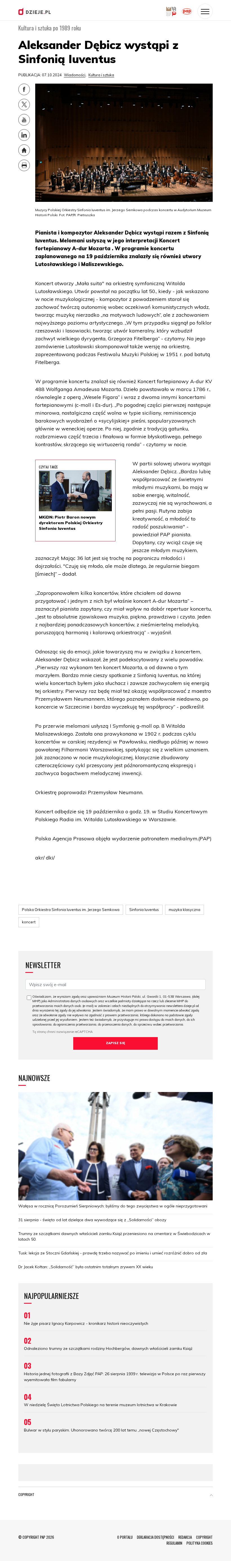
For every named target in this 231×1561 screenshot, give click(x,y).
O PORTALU (125, 1537)
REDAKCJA (185, 1537)
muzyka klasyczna (184, 909)
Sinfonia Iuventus (144, 909)
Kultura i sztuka (101, 75)
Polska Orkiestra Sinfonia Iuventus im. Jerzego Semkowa (70, 909)
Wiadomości (74, 75)
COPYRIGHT (204, 1537)
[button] (211, 1496)
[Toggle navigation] (205, 11)
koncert (28, 922)
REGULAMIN (174, 1543)
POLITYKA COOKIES (199, 1543)
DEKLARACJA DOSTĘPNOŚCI (155, 1537)
